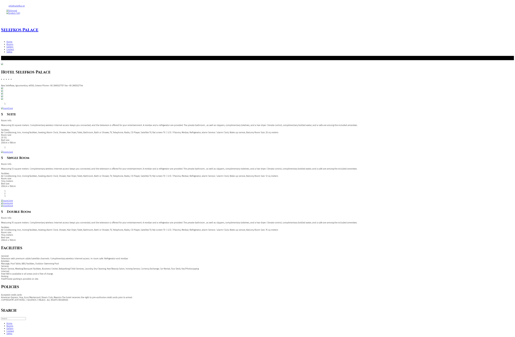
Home (9, 41)
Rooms (9, 44)
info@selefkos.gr (17, 6)
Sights (9, 52)
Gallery (9, 47)
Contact (10, 49)
